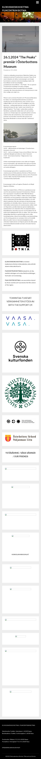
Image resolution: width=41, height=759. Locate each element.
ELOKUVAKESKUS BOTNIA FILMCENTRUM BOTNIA (15, 9)
